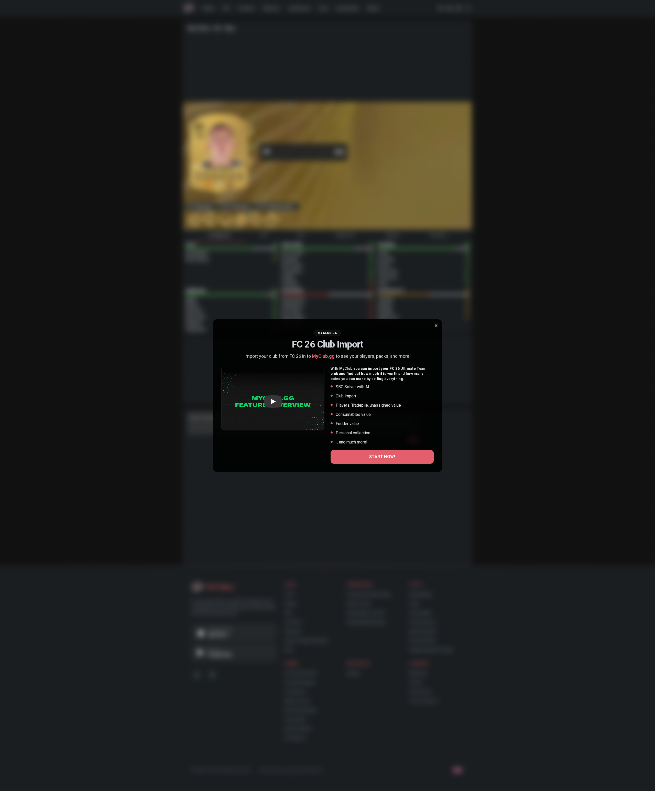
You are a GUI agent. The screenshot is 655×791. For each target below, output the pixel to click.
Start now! (382, 456)
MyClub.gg (323, 356)
